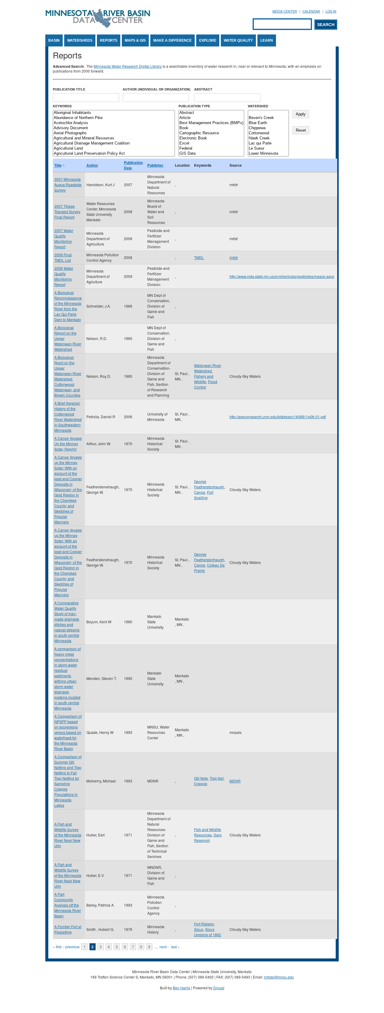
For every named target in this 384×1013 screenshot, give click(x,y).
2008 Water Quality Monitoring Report (63, 276)
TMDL (199, 257)
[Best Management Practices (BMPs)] (211, 123)
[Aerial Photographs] (114, 133)
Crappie (200, 783)
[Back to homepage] (97, 26)
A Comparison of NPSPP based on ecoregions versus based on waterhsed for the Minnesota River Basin (68, 732)
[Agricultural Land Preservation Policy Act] (114, 153)
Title (58, 165)
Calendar (311, 11)
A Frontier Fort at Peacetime (67, 929)
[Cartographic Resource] (211, 133)
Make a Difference (172, 40)
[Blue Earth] (268, 123)
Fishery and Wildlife (203, 379)
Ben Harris (181, 987)
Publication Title (69, 89)
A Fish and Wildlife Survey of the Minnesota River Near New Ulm (67, 834)
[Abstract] (211, 112)
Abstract (203, 89)
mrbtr (234, 257)
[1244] (268, 112)
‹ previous (71, 946)
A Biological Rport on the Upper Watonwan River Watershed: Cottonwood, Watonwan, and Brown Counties (67, 376)
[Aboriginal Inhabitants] (114, 112)
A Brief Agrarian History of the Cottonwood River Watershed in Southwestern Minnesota (68, 417)
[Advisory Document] (114, 128)
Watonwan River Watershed (207, 368)
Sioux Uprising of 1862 (207, 932)
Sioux (198, 929)
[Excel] (211, 143)
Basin (54, 40)
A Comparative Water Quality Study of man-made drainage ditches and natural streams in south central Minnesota (67, 621)
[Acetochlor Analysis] (114, 123)
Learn (266, 40)
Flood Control (205, 384)
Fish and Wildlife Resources (207, 832)
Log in (331, 11)
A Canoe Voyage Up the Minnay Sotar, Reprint (68, 443)
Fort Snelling (203, 495)
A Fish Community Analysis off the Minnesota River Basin (67, 905)
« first (57, 946)
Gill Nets (201, 778)
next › (164, 946)
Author (92, 165)
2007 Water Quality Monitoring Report (63, 238)
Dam (217, 834)
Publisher (155, 165)
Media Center (284, 11)
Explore (207, 40)
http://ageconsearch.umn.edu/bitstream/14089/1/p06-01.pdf (278, 416)
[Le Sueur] (268, 148)
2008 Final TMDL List (63, 257)
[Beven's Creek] (268, 118)
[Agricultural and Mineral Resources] (114, 138)
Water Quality (238, 40)
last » (175, 946)
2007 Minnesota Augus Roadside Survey (68, 184)
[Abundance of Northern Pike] (114, 118)
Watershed (258, 106)
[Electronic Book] (211, 138)
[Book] (211, 128)
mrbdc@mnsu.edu (279, 976)
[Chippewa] (268, 128)
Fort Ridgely (204, 923)
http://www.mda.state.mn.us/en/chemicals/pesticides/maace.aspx (282, 276)
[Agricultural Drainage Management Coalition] (114, 143)
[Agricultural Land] (114, 148)
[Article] (211, 118)
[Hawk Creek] (268, 138)
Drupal (218, 987)
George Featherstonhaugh (209, 484)
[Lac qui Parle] (268, 143)
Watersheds (79, 40)
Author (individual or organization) (156, 89)
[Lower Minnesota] (268, 153)
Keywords (62, 106)
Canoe (199, 492)
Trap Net (217, 778)
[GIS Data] (211, 153)
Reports (108, 40)
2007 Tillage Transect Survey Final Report (67, 211)
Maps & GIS (135, 40)
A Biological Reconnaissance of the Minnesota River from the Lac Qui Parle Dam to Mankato (68, 306)
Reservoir (202, 840)
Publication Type (194, 106)
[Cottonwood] (268, 133)
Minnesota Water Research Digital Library (128, 66)
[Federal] (211, 148)
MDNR (235, 780)
